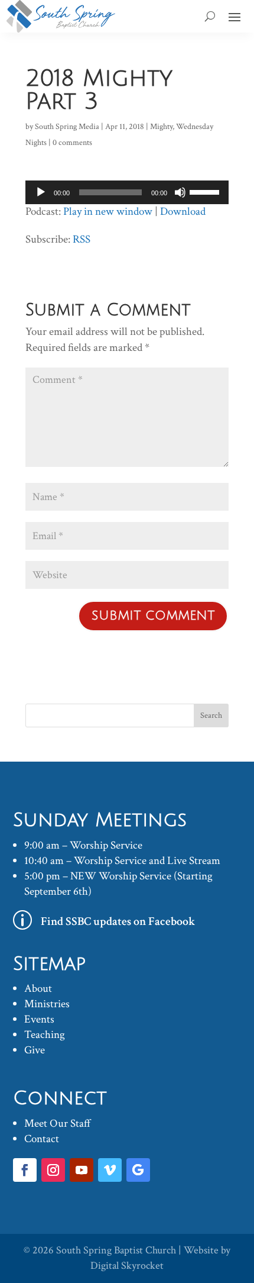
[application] (127, 192)
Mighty (161, 126)
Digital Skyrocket (127, 1265)
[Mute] (180, 192)
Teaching (44, 1034)
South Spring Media (67, 126)
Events (39, 1019)
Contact (41, 1139)
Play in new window (107, 211)
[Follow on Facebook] (25, 1170)
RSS (81, 239)
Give (34, 1050)
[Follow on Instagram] (53, 1170)
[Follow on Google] (138, 1170)
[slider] (206, 191)
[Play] (41, 192)
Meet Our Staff (57, 1123)
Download (183, 211)
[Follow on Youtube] (81, 1170)
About (38, 988)
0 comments (72, 142)
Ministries (47, 1004)
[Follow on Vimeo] (110, 1170)
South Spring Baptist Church (116, 1250)
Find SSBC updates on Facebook (118, 921)
